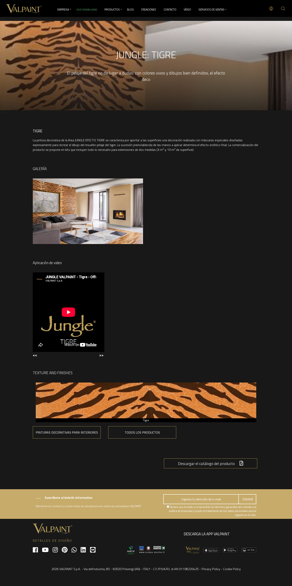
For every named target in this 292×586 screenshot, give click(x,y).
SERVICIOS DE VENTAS (211, 9)
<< (35, 355)
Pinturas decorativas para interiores (67, 432)
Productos (112, 9)
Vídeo (187, 9)
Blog (130, 9)
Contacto (170, 9)
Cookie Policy (232, 569)
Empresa (63, 9)
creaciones (148, 9)
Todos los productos (142, 432)
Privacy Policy (211, 569)
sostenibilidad (86, 9)
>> (101, 355)
